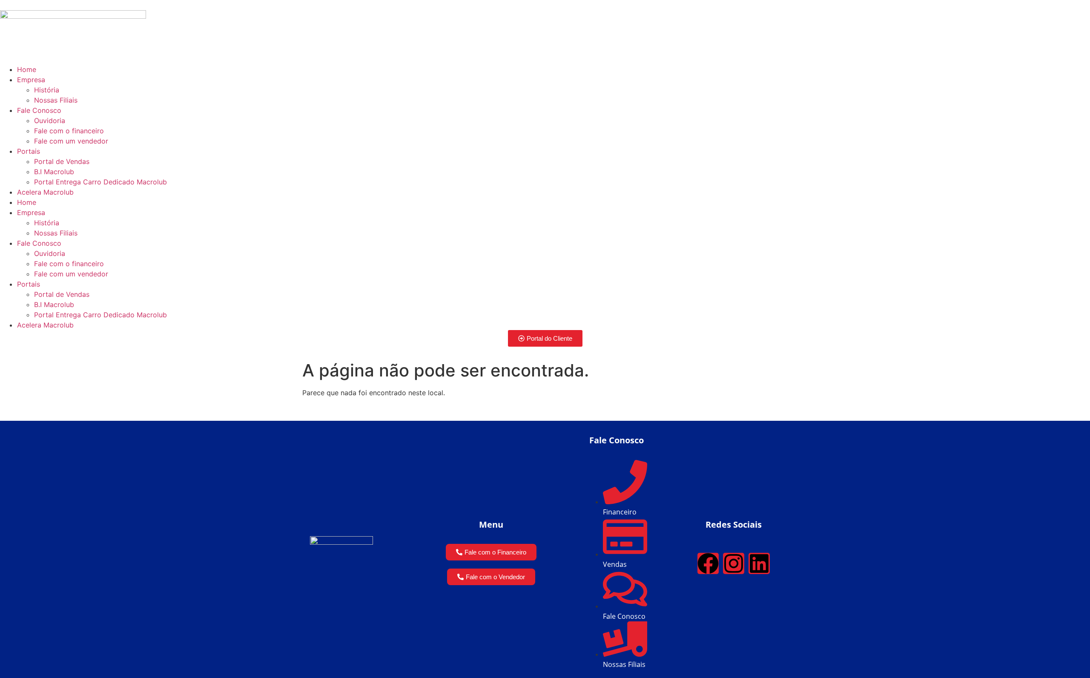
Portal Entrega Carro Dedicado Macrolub (100, 182)
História (46, 90)
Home (26, 69)
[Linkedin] (759, 563)
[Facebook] (708, 563)
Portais (28, 151)
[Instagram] (733, 563)
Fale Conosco (39, 110)
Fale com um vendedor (71, 141)
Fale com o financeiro (69, 130)
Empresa (31, 79)
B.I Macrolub (54, 171)
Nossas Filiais (55, 100)
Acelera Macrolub (45, 192)
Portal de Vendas (61, 161)
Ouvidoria (49, 120)
